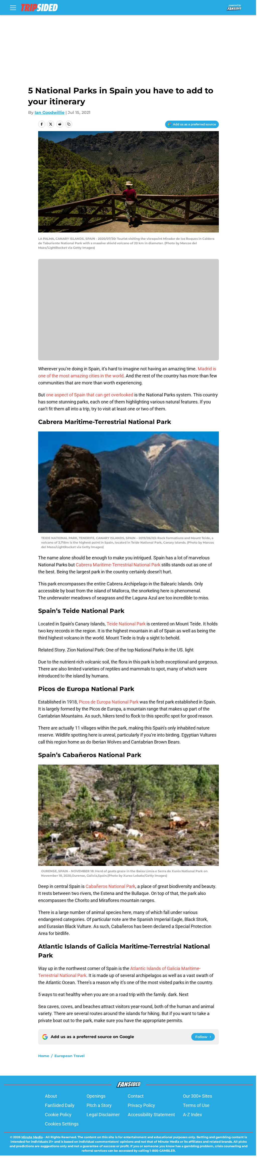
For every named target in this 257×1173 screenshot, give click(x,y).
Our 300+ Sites (197, 1096)
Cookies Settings (62, 1123)
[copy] (68, 124)
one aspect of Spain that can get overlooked (89, 394)
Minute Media (32, 1137)
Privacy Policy (141, 1105)
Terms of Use (196, 1105)
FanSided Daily (60, 1105)
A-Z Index (192, 1114)
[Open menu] (13, 8)
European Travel (69, 1056)
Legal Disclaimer (103, 1114)
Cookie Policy (58, 1114)
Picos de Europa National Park (109, 702)
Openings (96, 1096)
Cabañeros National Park (110, 886)
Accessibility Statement (151, 1114)
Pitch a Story (99, 1105)
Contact (136, 1096)
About (51, 1096)
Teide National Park (126, 623)
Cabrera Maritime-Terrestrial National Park (118, 564)
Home (43, 1056)
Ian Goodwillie (50, 112)
